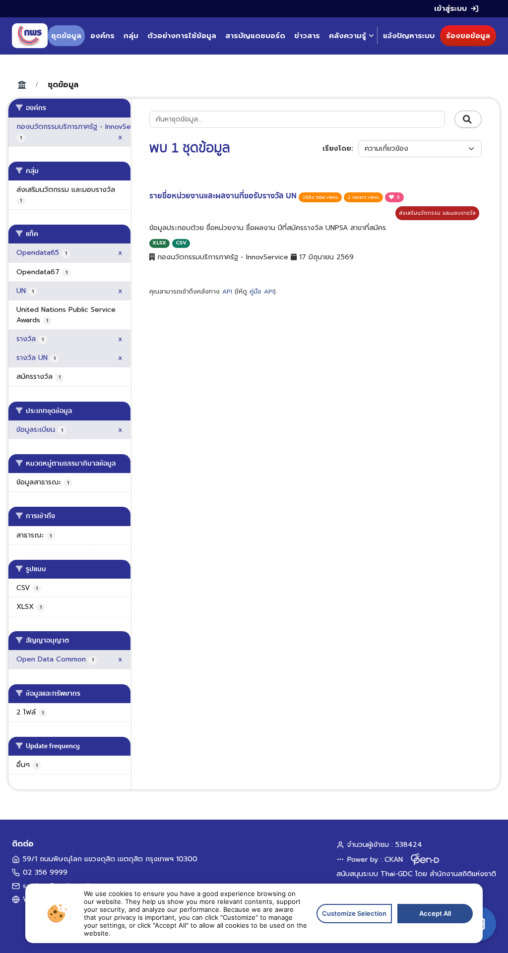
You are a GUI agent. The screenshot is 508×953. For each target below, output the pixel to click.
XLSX (159, 242)
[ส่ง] (468, 119)
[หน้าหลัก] (30, 35)
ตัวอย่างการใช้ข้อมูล (181, 35)
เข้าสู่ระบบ (450, 8)
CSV (181, 242)
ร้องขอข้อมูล (468, 35)
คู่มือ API (262, 291)
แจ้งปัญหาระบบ (409, 35)
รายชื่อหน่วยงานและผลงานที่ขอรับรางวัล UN (224, 195)
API (227, 291)
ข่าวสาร (307, 35)
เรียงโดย (336, 148)
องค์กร (102, 35)
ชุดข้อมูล (66, 35)
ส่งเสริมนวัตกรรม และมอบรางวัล (437, 213)
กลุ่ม (131, 35)
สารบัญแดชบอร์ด (255, 35)
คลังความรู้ (347, 35)
